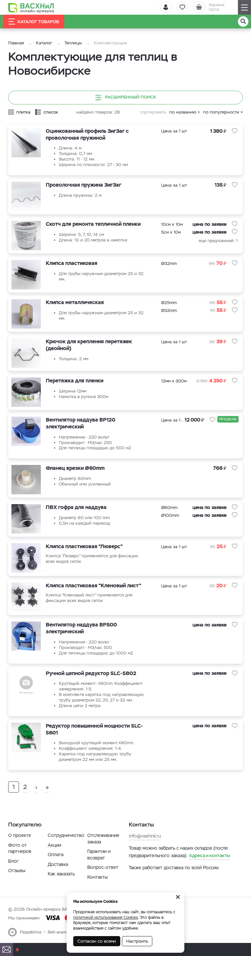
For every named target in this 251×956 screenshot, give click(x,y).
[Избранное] (182, 7)
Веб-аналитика (61, 932)
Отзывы (16, 870)
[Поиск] (243, 21)
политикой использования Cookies (105, 917)
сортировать (153, 112)
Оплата (55, 854)
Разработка (30, 932)
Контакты (97, 877)
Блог (13, 861)
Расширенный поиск (130, 97)
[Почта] (6, 949)
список (50, 112)
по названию (182, 112)
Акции (54, 845)
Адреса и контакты (209, 855)
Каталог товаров (38, 21)
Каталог (44, 43)
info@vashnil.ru (145, 836)
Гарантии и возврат (98, 854)
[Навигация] (244, 7)
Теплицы (73, 43)
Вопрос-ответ (102, 867)
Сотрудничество (66, 835)
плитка (23, 112)
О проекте (19, 835)
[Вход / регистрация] (166, 7)
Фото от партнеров (19, 848)
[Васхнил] (31, 7)
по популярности (221, 112)
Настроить (137, 941)
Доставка (58, 864)
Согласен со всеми (96, 941)
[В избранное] (235, 131)
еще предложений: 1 (218, 241)
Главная (16, 43)
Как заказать (61, 874)
